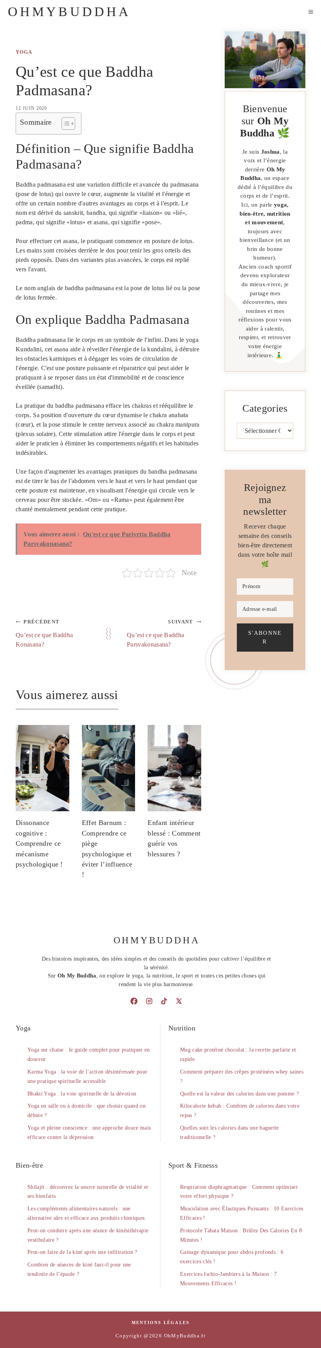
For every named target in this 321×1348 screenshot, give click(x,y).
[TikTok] (164, 1001)
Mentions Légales (161, 1322)
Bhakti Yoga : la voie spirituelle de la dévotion (81, 1094)
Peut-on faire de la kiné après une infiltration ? (82, 1252)
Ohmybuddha (69, 11)
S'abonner (264, 637)
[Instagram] (149, 1001)
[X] (178, 1001)
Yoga (24, 52)
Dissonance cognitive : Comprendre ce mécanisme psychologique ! (39, 843)
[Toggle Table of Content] (64, 123)
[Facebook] (133, 1001)
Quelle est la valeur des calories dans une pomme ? (239, 1094)
